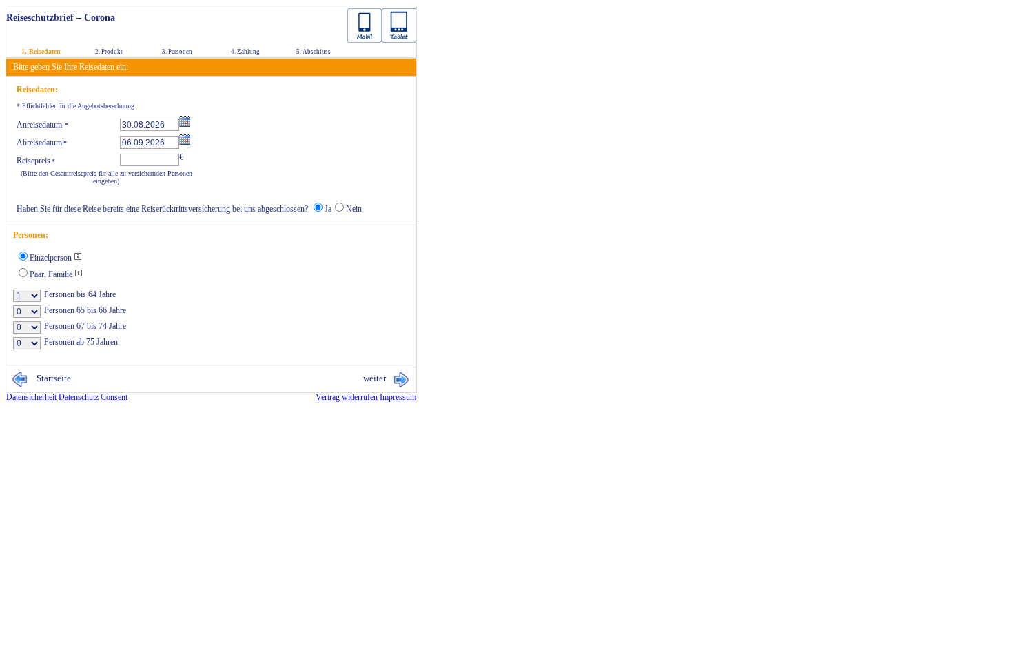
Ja (328, 209)
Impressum (398, 397)
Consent (114, 397)
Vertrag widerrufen (347, 397)
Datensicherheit (31, 397)
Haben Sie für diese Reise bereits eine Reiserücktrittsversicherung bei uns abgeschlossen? (162, 209)
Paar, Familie (52, 274)
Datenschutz (79, 397)
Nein (354, 209)
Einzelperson (52, 258)
